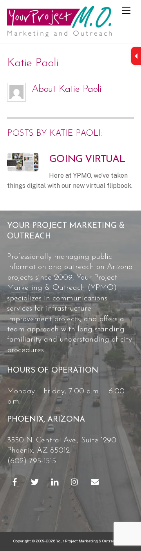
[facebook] (15, 482)
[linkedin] (55, 482)
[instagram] (75, 482)
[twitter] (35, 482)
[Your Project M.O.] (59, 33)
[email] (95, 482)
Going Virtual (87, 159)
